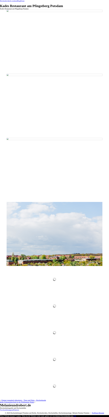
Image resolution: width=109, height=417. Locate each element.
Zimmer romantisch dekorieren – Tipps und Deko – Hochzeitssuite (23, 400)
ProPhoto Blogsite (98, 413)
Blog (18, 1)
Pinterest (16, 410)
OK (75, 416)
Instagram (10, 410)
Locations (13, 1)
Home (22, 1)
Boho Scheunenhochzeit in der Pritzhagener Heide (17, 402)
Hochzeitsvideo (5, 1)
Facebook (3, 410)
